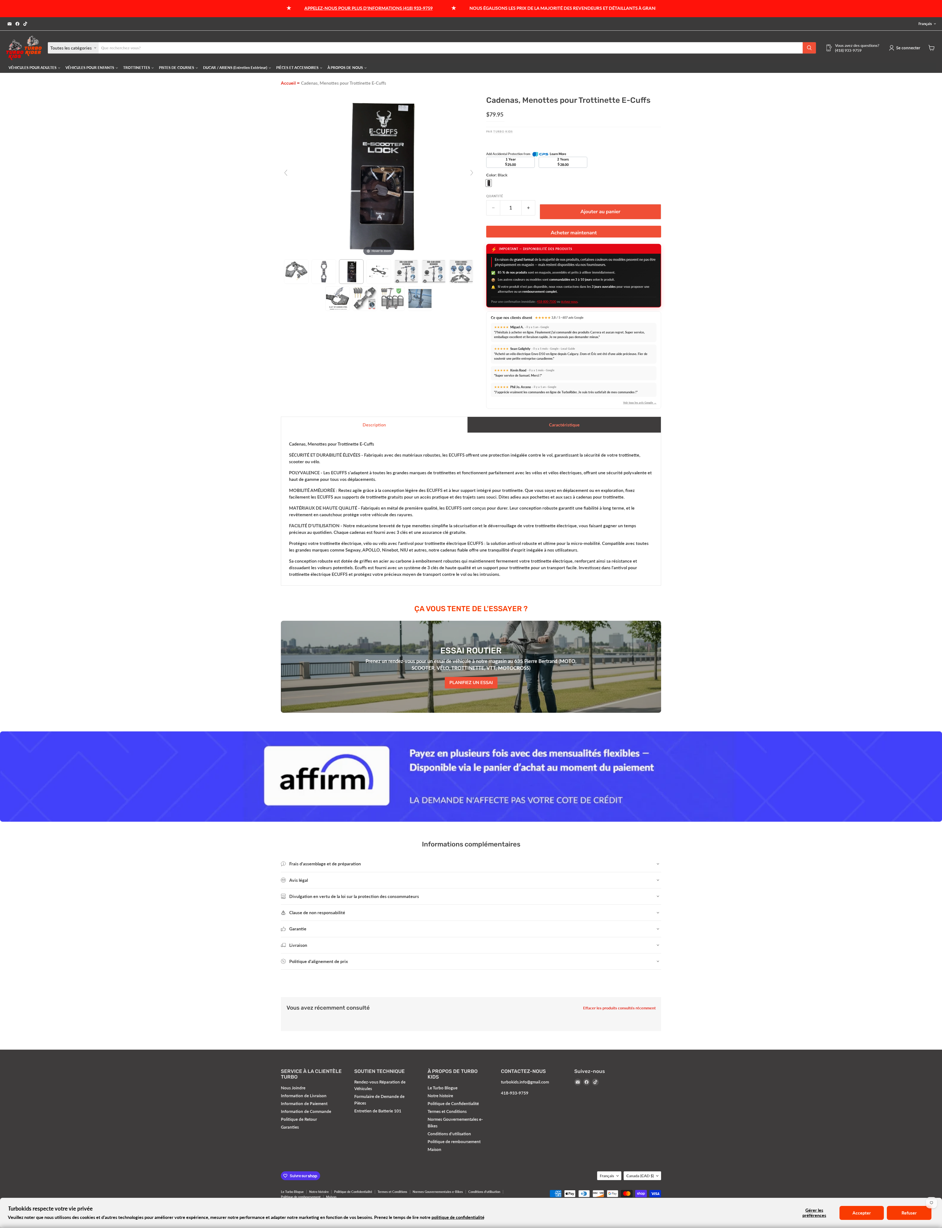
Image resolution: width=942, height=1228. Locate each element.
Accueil (288, 83)
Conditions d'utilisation (449, 1133)
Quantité (494, 196)
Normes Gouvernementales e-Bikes (438, 1192)
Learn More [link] (558, 154)
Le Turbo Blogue (443, 1087)
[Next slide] (472, 173)
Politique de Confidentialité (453, 1103)
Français (925, 24)
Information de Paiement (304, 1103)
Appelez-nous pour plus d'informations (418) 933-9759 (284, 8)
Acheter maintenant (574, 232)
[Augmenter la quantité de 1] (528, 207)
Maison (434, 1149)
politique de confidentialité (458, 1217)
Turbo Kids (503, 131)
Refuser (909, 1212)
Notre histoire (440, 1095)
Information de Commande (306, 1111)
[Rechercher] (809, 47)
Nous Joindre (293, 1087)
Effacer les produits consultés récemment (619, 1008)
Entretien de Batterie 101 (377, 1110)
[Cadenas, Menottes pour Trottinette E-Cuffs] (296, 271)
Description (374, 424)
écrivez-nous (569, 302)
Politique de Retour (299, 1119)
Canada (640, 1175)
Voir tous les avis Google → (639, 402)
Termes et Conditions (447, 1111)
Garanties (290, 1127)
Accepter (861, 1212)
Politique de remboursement (454, 1141)
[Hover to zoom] (378, 174)
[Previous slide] (286, 173)
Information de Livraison (304, 1095)
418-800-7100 (546, 302)
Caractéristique (564, 424)
